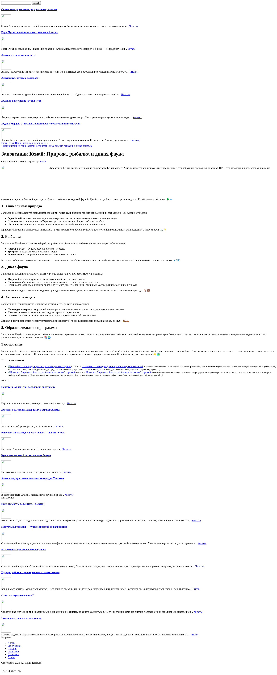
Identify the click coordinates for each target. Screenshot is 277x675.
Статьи (11, 657)
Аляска (12, 643)
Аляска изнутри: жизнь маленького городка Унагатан (32, 478)
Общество (13, 651)
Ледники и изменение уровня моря (21, 100)
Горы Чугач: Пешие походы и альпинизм (23, 143)
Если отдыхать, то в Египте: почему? (23, 503)
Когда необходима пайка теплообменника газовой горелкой (119, 372)
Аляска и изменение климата (18, 55)
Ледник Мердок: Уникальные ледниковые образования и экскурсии (40, 123)
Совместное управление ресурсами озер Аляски (29, 9)
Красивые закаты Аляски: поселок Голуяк (26, 455)
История (12, 648)
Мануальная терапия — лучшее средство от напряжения (34, 526)
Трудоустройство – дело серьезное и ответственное (30, 572)
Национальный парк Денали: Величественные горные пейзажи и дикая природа (47, 145)
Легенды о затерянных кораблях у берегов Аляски (30, 409)
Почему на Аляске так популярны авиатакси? (28, 387)
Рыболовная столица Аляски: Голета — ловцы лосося (32, 432)
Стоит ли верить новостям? (17, 595)
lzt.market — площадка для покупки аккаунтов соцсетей (112, 366)
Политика (13, 654)
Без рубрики (14, 645)
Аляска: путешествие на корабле (20, 78)
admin (43, 161)
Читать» (133, 26)
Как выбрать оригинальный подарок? (23, 549)
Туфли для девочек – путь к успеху (21, 618)
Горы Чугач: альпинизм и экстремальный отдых (29, 32)
